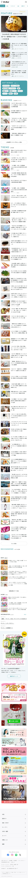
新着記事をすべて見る (14, 591)
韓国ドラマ (5, 91)
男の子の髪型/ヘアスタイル (9, 88)
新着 (7, 6)
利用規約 (15, 860)
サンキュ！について (5, 864)
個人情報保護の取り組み (12, 868)
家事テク (23, 6)
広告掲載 (10, 860)
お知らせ (13, 862)
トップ (2, 6)
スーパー (4, 835)
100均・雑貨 (5, 831)
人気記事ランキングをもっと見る (14, 142)
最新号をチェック (14, 676)
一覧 (24, 614)
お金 (18, 6)
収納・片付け (5, 823)
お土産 (15, 93)
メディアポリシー (21, 860)
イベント (5, 93)
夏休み (10, 93)
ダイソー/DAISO (15, 85)
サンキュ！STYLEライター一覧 (7, 866)
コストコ (20, 91)
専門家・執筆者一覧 (14, 864)
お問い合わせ (4, 860)
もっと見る (14, 543)
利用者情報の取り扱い (5, 862)
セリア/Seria (6, 85)
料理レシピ (5, 840)
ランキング (13, 6)
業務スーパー (13, 91)
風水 (19, 88)
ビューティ (5, 827)
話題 (3, 844)
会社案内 (3, 868)
